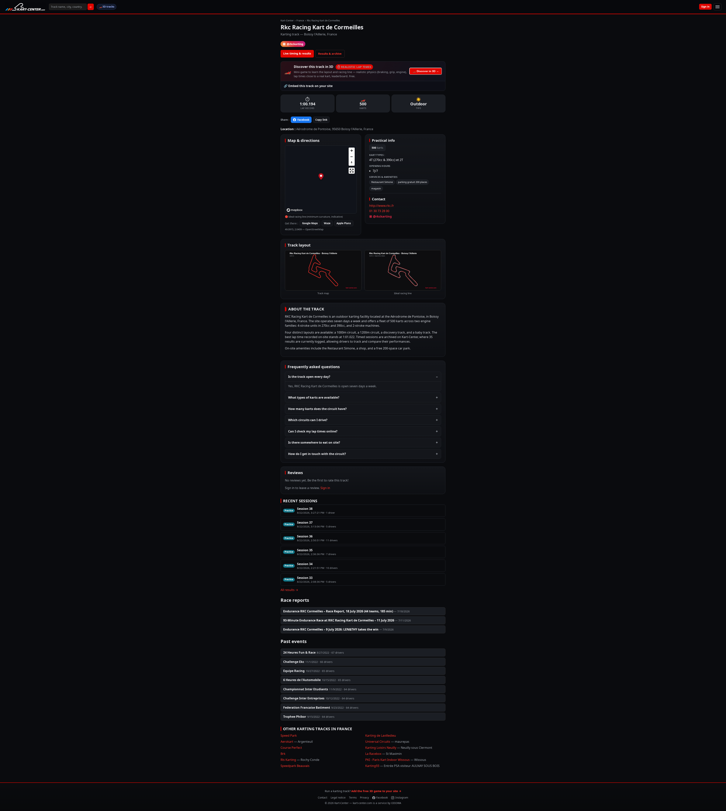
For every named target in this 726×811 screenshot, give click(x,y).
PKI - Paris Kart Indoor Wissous (395, 760)
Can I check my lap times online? (312, 431)
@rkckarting (295, 44)
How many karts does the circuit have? (317, 409)
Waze (327, 223)
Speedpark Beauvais (295, 766)
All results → (289, 590)
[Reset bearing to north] (352, 163)
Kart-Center (287, 20)
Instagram (401, 797)
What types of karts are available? (313, 397)
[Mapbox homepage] (294, 210)
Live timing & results (297, 53)
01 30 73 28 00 (379, 211)
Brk (283, 754)
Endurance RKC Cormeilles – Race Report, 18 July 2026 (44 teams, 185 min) (338, 611)
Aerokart (297, 741)
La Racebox (383, 754)
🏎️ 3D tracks (106, 6)
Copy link (321, 119)
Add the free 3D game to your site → (376, 791)
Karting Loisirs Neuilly (398, 748)
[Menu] (717, 6)
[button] (321, 177)
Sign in (705, 6)
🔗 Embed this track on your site (308, 86)
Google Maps (310, 223)
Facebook (303, 119)
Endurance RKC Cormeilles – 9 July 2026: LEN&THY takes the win (331, 629)
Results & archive (330, 53)
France (300, 20)
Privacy (364, 797)
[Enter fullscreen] (352, 171)
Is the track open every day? (309, 377)
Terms (353, 797)
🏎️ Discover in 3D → (426, 71)
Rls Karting (300, 760)
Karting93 (402, 766)
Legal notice (338, 797)
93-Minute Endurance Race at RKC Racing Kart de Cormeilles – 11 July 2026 (338, 620)
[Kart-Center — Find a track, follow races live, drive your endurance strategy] (25, 6)
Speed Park (289, 735)
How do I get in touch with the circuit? (317, 454)
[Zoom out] (352, 157)
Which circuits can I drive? (307, 420)
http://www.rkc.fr (381, 206)
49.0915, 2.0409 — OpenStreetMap (304, 229)
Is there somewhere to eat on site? (314, 442)
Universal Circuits (387, 741)
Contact (322, 797)
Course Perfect (291, 748)
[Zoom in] (352, 151)
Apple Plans (344, 223)
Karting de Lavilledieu (380, 735)
